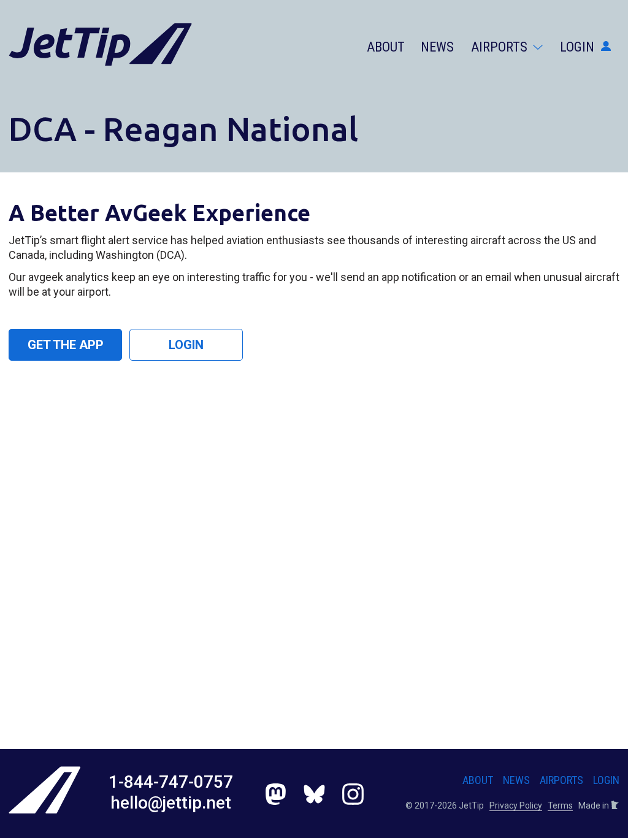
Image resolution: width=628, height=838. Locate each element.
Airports (500, 47)
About (386, 47)
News (437, 47)
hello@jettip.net (170, 803)
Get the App (66, 344)
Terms (560, 805)
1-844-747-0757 (171, 782)
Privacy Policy (515, 805)
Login (578, 47)
